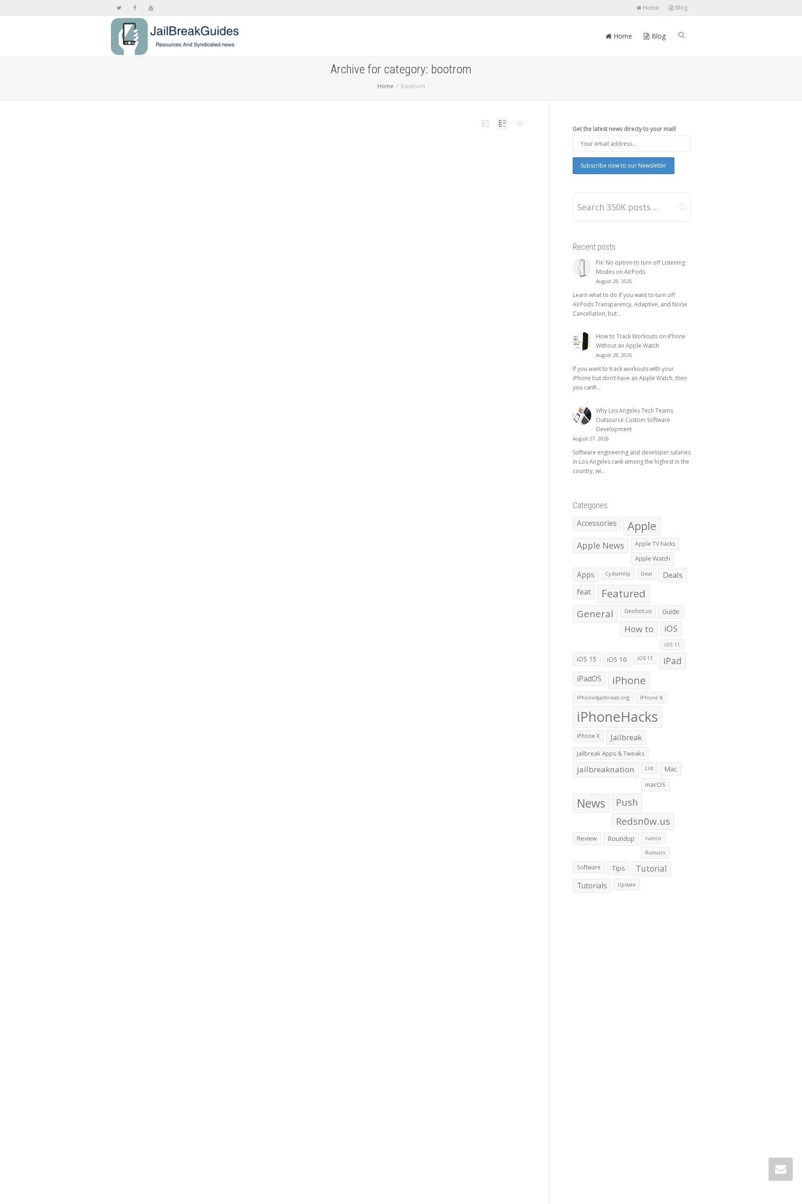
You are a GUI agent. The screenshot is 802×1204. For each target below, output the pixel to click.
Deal (646, 573)
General (595, 613)
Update (627, 884)
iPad (349, 185)
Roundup (621, 838)
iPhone (362, 662)
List (649, 767)
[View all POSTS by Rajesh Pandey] (271, 1140)
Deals (673, 575)
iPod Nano (349, 906)
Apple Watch (652, 558)
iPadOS (366, 185)
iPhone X (588, 736)
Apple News (321, 1140)
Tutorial (651, 868)
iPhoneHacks (364, 1140)
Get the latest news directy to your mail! (624, 129)
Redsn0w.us (643, 821)
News (401, 185)
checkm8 (317, 185)
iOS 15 (586, 658)
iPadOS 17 (363, 422)
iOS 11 (672, 644)
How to (638, 628)
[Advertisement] (318, 306)
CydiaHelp (617, 573)
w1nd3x (414, 906)
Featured (339, 185)
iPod (338, 906)
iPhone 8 (651, 697)
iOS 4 (353, 662)
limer (372, 906)
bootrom (304, 185)
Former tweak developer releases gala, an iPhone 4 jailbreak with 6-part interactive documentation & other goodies (339, 650)
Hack (353, 422)
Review (587, 838)
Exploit (327, 185)
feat (584, 592)
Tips (618, 868)
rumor (653, 838)
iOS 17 (645, 658)
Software (274, 428)
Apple (309, 1140)
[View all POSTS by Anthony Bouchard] (271, 185)
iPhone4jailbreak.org (603, 697)
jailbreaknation (605, 769)
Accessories (597, 523)
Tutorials (592, 885)
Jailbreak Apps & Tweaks (611, 753)
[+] (238, 181)
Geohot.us (638, 611)
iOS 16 (617, 659)
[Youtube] (150, 7)
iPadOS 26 (378, 185)
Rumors (655, 852)
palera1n (396, 422)
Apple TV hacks (655, 544)
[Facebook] (134, 7)
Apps (586, 575)
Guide (670, 611)
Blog (680, 8)
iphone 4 (374, 662)
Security (406, 662)
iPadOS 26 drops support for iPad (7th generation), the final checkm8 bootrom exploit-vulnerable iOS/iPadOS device (337, 174)
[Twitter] (119, 7)
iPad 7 (357, 185)
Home (650, 8)
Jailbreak (391, 185)
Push (409, 185)
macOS (655, 784)
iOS (347, 662)
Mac (670, 768)
